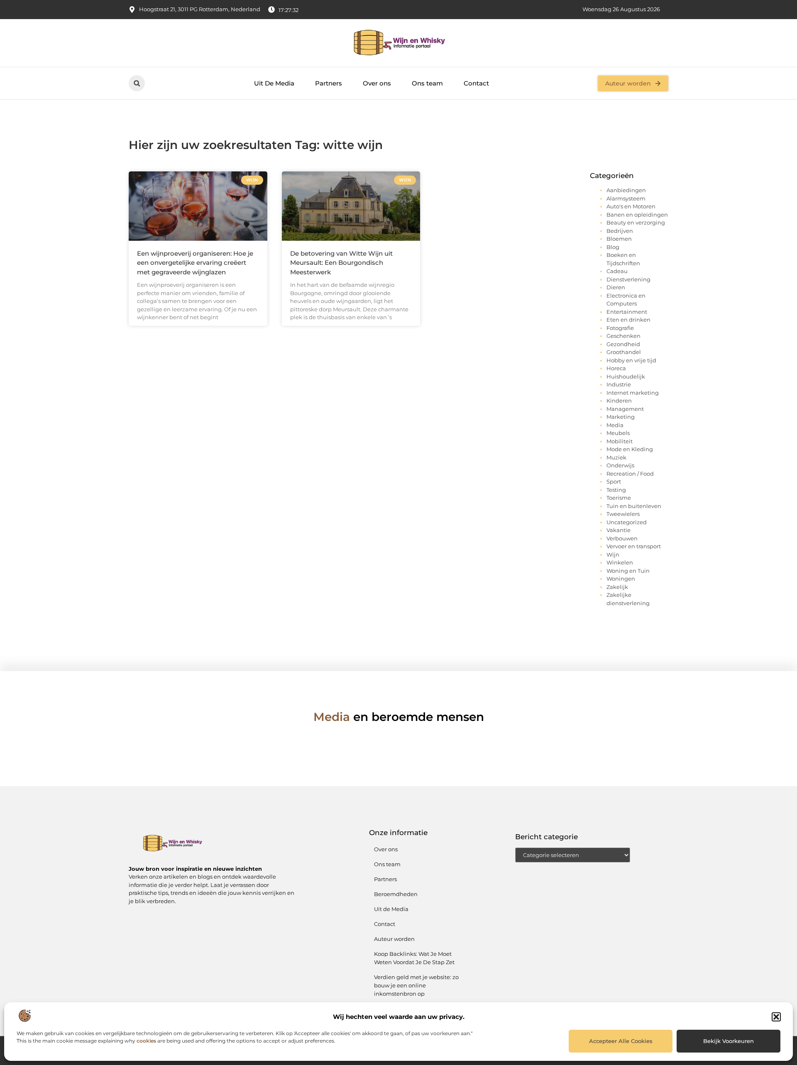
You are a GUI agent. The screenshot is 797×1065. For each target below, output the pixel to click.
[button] (776, 1017)
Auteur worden (394, 939)
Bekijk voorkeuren (728, 1041)
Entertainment (626, 311)
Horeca (616, 368)
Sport (613, 481)
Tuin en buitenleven (633, 506)
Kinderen (619, 400)
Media (614, 425)
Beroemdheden (396, 894)
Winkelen (619, 562)
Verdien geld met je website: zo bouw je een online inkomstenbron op (416, 985)
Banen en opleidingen (637, 214)
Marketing (620, 416)
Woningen (620, 578)
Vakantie (618, 530)
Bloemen (619, 238)
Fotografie (620, 328)
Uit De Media (274, 83)
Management (625, 408)
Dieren (615, 287)
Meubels (618, 433)
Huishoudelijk (625, 376)
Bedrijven (619, 230)
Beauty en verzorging (635, 222)
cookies (146, 1041)
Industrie (618, 384)
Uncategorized (626, 522)
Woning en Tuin (628, 570)
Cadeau (617, 271)
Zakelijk (617, 587)
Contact (476, 83)
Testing (616, 489)
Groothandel (623, 352)
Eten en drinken (628, 319)
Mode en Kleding (629, 449)
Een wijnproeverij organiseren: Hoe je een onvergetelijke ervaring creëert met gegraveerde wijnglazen (195, 262)
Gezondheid (623, 344)
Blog (612, 247)
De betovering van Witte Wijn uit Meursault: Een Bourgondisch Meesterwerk (341, 262)
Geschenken (623, 335)
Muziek (616, 457)
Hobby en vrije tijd (631, 360)
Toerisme (618, 497)
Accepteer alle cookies (621, 1041)
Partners (328, 83)
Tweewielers (623, 514)
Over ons (377, 83)
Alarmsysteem (625, 198)
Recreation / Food (630, 473)
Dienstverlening (628, 279)
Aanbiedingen (626, 190)
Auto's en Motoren (630, 206)
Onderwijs (620, 465)
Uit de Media (391, 909)
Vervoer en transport (633, 546)
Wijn (612, 554)
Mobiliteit (619, 441)
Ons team (427, 83)
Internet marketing (632, 392)
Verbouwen (622, 538)
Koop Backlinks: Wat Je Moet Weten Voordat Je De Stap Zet (414, 957)
